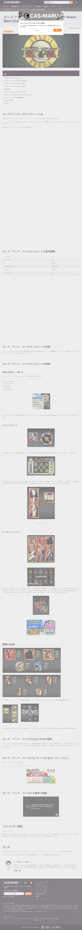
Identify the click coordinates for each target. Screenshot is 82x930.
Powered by (41, 35)
